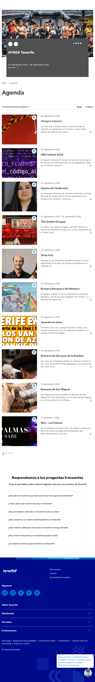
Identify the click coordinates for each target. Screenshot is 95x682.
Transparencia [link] (64, 641)
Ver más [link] (12, 67)
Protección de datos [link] (47, 641)
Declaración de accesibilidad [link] (24, 641)
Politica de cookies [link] (21, 644)
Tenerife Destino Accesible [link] (59, 577)
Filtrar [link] (90, 107)
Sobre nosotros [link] (55, 569)
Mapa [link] (79, 107)
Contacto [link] (53, 573)
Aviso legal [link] (6, 641)
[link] (4, 83)
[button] (10, 44)
